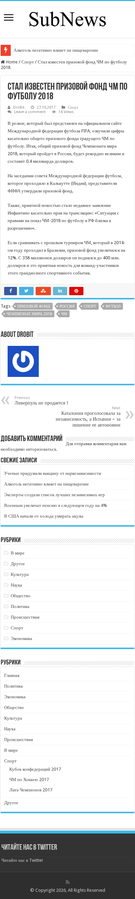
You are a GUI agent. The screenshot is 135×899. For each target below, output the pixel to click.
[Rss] (67, 882)
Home (11, 61)
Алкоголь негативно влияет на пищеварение (56, 50)
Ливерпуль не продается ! (41, 401)
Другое (18, 563)
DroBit (19, 107)
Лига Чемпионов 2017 (30, 789)
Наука (16, 585)
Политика (20, 606)
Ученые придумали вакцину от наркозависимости (52, 473)
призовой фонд (33, 306)
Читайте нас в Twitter (29, 848)
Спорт (27, 61)
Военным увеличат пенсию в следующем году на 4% (55, 505)
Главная (11, 675)
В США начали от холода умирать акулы (43, 516)
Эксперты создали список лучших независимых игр (54, 494)
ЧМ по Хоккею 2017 (29, 779)
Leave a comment (30, 112)
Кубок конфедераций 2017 (35, 769)
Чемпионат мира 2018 (29, 314)
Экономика (21, 638)
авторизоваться (41, 449)
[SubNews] (67, 18)
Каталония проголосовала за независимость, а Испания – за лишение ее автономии (88, 417)
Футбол (113, 306)
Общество (20, 595)
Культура (20, 574)
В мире (18, 553)
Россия (67, 306)
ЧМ (64, 314)
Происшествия (25, 617)
